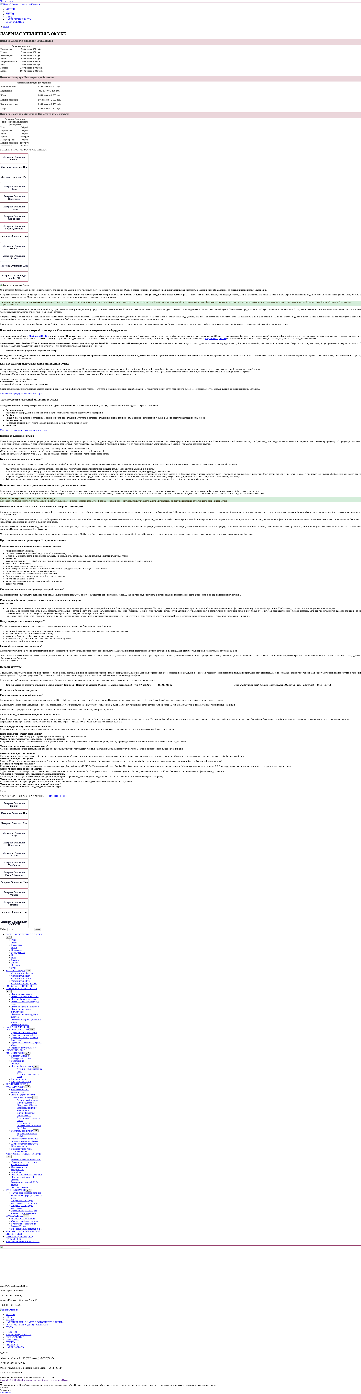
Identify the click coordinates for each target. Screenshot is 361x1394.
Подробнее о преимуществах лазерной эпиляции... (24, 430)
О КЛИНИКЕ (12, 1332)
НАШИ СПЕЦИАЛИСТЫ (18, 19)
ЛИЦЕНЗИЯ (12, 1345)
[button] (180, 695)
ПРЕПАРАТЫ (12, 1339)
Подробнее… (6, 1392)
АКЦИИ (10, 14)
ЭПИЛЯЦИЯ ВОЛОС (57, 796)
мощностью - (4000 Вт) (216, 338)
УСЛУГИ (10, 9)
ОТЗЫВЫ (10, 1342)
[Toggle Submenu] (9, 937)
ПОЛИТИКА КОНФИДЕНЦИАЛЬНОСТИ (27, 1324)
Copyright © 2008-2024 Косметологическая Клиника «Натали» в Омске (34, 1380)
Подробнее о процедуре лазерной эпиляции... (22, 393)
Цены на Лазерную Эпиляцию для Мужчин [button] (27, 77)
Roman (6, 26)
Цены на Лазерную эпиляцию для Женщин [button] (26, 40)
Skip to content (6, 1)
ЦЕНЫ (9, 11)
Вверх (3, 791)
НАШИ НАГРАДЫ (15, 1347)
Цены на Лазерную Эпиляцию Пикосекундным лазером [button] (34, 113)
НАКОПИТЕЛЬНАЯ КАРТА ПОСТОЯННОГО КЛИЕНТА (35, 1322)
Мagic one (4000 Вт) (39, 336)
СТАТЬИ (10, 1327)
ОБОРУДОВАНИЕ (15, 22)
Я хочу (9, 17)
